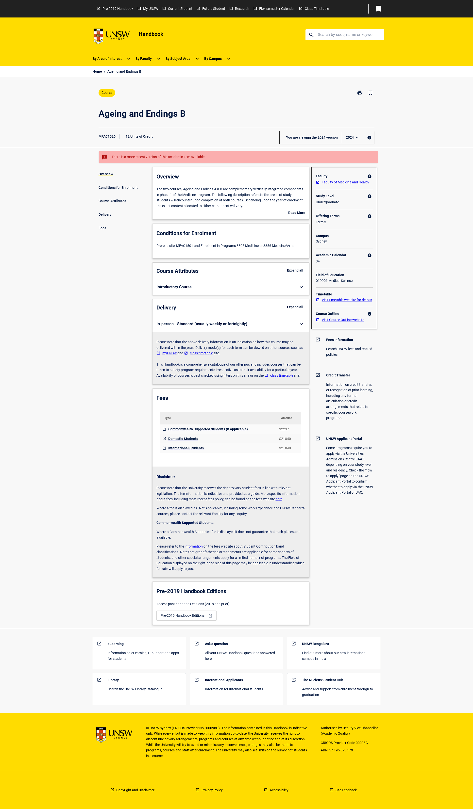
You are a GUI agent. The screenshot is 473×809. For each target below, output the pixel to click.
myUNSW (169, 353)
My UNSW (150, 9)
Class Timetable (317, 9)
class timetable (201, 353)
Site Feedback (346, 790)
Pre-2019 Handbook (117, 9)
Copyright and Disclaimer (135, 790)
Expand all (295, 270)
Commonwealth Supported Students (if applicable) (208, 429)
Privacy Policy (212, 790)
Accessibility (279, 790)
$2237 (284, 429)
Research (242, 9)
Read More (296, 213)
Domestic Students (183, 439)
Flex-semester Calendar (277, 9)
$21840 (285, 439)
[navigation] (186, 616)
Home (97, 71)
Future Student (213, 9)
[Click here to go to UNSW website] (111, 37)
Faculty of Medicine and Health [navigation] (345, 182)
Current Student (180, 9)
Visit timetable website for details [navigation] (347, 300)
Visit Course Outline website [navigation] (343, 320)
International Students (186, 448)
